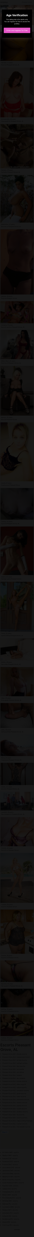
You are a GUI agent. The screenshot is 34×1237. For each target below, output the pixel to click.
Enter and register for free (17, 30)
